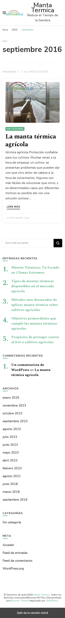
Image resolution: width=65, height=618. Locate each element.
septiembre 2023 (15, 421)
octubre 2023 (12, 413)
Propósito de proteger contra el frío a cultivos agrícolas (35, 339)
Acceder (8, 545)
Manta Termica (42, 7)
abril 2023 (10, 460)
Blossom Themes (19, 600)
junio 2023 (10, 445)
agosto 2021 (12, 476)
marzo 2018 (11, 492)
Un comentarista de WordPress (27, 367)
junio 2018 (10, 484)
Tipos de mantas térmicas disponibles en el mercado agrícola (32, 286)
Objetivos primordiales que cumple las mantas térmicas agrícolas (34, 323)
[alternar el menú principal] (4, 13)
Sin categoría (15, 129)
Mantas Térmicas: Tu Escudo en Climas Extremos (35, 270)
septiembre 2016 (15, 500)
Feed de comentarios (17, 561)
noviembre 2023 (14, 405)
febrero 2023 (12, 468)
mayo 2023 (11, 452)
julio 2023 (10, 437)
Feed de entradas (15, 553)
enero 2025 (11, 397)
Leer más (13, 207)
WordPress (52, 600)
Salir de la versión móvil (32, 613)
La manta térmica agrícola (30, 140)
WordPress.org (13, 568)
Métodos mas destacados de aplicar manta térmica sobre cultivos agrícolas (34, 304)
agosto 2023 (12, 429)
